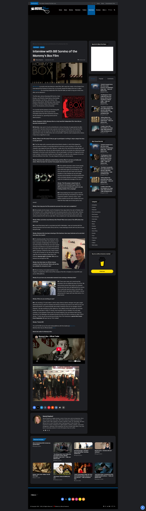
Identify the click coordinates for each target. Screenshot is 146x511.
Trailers (84, 10)
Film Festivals (95, 216)
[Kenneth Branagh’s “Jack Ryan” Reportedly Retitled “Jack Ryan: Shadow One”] (83, 445)
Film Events (95, 214)
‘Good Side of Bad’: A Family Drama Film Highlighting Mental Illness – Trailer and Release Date (104, 476)
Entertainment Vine (110, 3)
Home (98, 3)
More (104, 10)
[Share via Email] (59, 407)
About (102, 3)
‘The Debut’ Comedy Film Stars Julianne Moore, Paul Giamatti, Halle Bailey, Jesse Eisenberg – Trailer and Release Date (67, 3)
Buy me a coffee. (71, 427)
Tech (93, 235)
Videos (93, 242)
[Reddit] (52, 407)
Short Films (94, 230)
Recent (93, 78)
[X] (37, 407)
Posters (94, 226)
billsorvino (72, 326)
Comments (110, 78)
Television (77, 10)
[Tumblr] (45, 407)
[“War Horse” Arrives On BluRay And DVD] (62, 469)
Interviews (91, 10)
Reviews (98, 10)
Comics (94, 207)
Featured (94, 209)
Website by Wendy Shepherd (62, 506)
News (65, 10)
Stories (93, 233)
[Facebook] (34, 407)
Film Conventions (96, 212)
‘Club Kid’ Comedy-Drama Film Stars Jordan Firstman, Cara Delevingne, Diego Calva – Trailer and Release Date (107, 87)
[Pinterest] (48, 407)
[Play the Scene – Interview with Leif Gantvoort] (104, 445)
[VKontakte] (56, 407)
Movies (71, 10)
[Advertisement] (73, 28)
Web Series (94, 245)
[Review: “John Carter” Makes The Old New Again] (42, 468)
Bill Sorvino (36, 86)
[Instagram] (49, 430)
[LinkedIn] (41, 407)
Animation (94, 205)
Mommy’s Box (36, 90)
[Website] (44, 430)
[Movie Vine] (39, 9)
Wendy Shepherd (39, 59)
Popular (101, 78)
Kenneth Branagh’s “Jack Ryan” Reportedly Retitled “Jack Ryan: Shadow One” (81, 452)
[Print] (63, 407)
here (54, 328)
